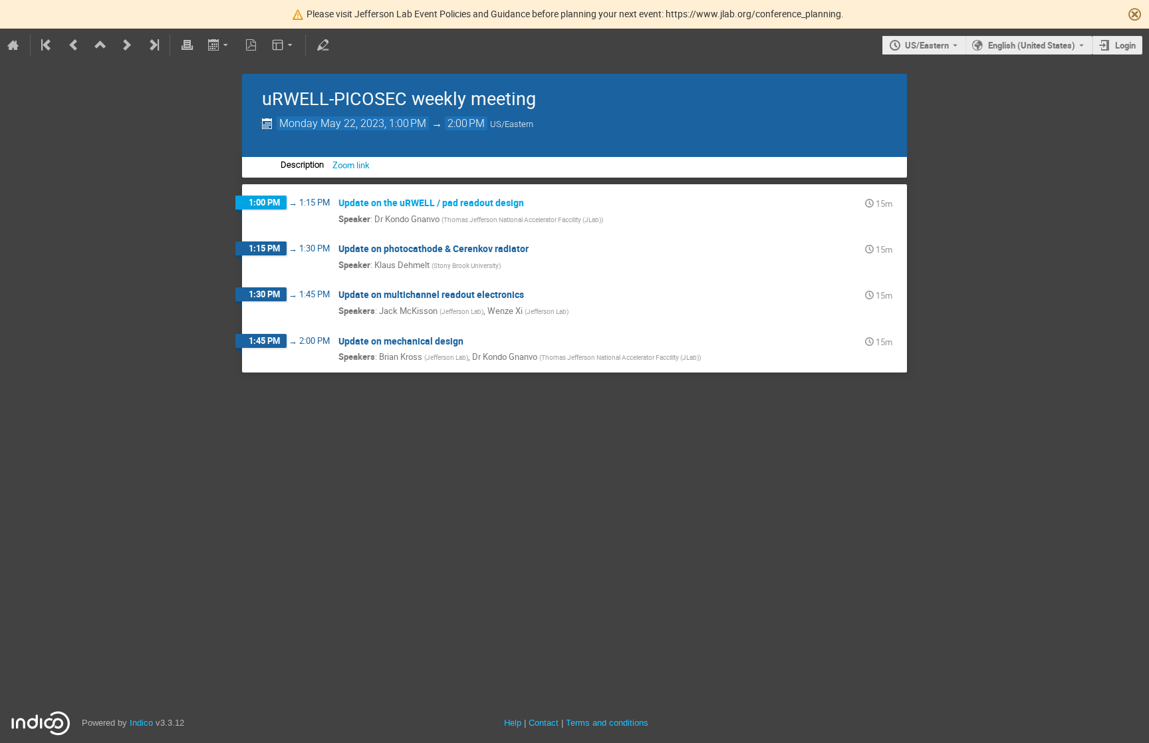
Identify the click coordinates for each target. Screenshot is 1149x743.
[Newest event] (153, 45)
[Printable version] (187, 45)
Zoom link (351, 165)
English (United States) (1031, 45)
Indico (141, 722)
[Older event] (74, 45)
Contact (544, 722)
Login (1125, 45)
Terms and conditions (607, 722)
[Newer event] (127, 45)
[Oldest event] (47, 45)
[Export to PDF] (251, 45)
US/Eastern (927, 45)
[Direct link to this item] (533, 203)
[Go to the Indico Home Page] (13, 45)
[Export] (219, 45)
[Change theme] (284, 45)
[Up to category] (100, 45)
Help (512, 722)
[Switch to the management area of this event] (322, 45)
